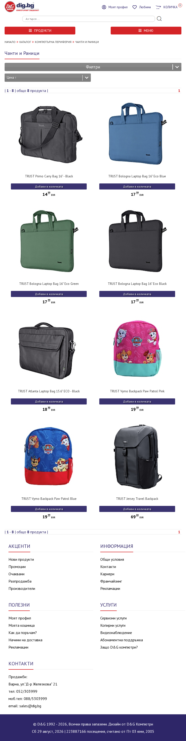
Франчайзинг (111, 581)
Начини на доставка (25, 639)
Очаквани (16, 573)
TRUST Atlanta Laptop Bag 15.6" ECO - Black (49, 391)
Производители (21, 588)
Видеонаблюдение (116, 632)
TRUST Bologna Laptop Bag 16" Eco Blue (137, 176)
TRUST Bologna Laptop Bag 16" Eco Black (137, 284)
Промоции (17, 566)
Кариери (107, 573)
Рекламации (110, 588)
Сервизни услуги (113, 618)
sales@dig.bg (30, 705)
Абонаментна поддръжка (121, 639)
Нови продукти (21, 559)
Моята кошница (21, 625)
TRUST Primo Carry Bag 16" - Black (49, 176)
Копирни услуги (112, 625)
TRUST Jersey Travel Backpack (137, 499)
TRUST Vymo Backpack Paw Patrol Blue (49, 499)
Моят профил (19, 618)
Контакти (108, 566)
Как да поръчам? (22, 632)
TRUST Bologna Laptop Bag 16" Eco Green (49, 284)
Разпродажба (19, 581)
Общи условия (112, 559)
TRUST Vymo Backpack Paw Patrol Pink (137, 391)
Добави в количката (49, 186)
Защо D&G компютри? (119, 647)
